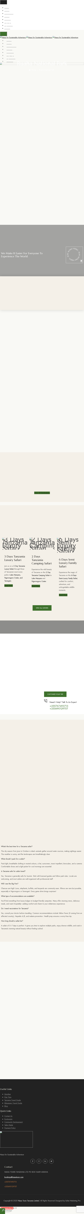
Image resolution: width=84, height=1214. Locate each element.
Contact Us (8, 1116)
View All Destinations (42, 493)
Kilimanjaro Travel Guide (13, 1103)
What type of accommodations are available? (17, 896)
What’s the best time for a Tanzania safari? (16, 846)
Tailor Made (8, 1125)
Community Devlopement (13, 1122)
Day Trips (7, 1097)
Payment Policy (10, 1128)
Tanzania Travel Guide (12, 1100)
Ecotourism (8, 1119)
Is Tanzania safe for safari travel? (13, 871)
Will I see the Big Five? (9, 883)
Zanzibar (7, 1094)
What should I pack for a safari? (13, 859)
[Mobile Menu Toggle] (3, 2)
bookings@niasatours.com (13, 1177)
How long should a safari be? (12, 921)
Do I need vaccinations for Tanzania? (15, 908)
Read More (8, 585)
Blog (6, 1106)
